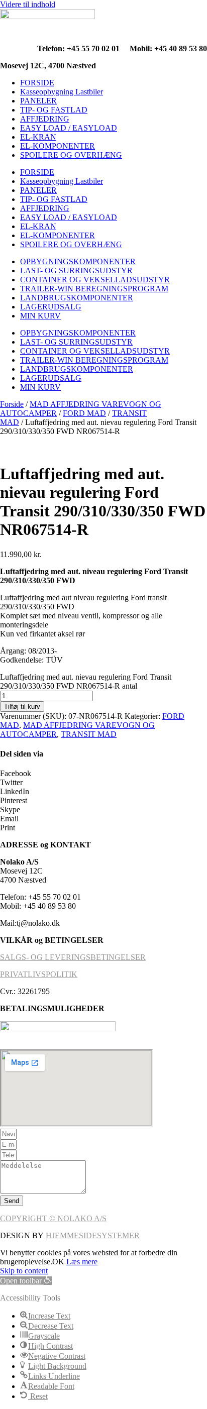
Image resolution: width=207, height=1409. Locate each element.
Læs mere (81, 1261)
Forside (12, 404)
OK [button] (58, 1261)
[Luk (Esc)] (174, 11)
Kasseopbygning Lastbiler (61, 91)
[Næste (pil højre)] (189, 705)
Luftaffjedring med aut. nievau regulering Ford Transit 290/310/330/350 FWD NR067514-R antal (85, 681)
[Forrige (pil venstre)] (17, 705)
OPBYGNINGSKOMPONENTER (78, 261)
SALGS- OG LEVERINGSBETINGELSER (73, 957)
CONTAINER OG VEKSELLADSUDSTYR (95, 279)
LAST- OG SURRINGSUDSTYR (76, 270)
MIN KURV (40, 315)
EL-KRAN (38, 137)
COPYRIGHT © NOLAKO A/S (53, 1218)
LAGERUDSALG (50, 306)
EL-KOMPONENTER (57, 146)
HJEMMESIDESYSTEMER (93, 1235)
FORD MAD (84, 413)
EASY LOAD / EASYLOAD (68, 128)
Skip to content (24, 1270)
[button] (103, 773)
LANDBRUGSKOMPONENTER (76, 297)
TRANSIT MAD (89, 734)
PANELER (38, 100)
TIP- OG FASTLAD (53, 109)
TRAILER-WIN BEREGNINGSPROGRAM (94, 288)
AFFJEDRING (44, 119)
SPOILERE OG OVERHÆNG (71, 155)
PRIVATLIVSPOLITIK (38, 974)
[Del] (152, 11)
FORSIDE (37, 82)
